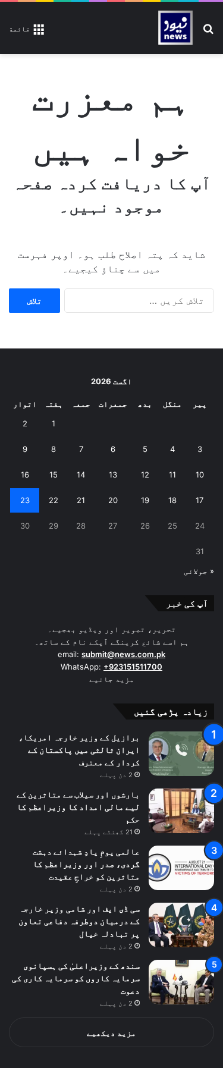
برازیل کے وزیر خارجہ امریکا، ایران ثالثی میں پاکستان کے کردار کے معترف (79, 749)
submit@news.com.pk (123, 654)
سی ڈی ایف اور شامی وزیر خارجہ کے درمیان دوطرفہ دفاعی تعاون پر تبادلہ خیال (79, 920)
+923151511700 (132, 666)
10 (200, 474)
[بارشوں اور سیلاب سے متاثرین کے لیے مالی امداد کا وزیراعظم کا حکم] (181, 811)
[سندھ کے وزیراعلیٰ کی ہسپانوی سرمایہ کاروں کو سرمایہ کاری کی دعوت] (181, 982)
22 (53, 500)
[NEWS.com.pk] (175, 28)
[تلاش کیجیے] (208, 32)
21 (81, 500)
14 (81, 474)
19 (145, 500)
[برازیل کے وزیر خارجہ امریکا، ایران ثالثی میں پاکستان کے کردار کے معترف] (181, 753)
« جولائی (199, 571)
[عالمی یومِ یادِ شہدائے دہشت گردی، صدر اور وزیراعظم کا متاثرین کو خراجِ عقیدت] (181, 868)
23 (25, 500)
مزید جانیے (111, 679)
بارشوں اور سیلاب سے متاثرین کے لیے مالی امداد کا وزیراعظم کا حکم (78, 806)
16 (25, 474)
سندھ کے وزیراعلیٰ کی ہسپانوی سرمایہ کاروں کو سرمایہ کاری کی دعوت (76, 977)
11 (172, 474)
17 (199, 500)
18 (172, 500)
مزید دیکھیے (111, 1033)
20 (113, 500)
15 (53, 474)
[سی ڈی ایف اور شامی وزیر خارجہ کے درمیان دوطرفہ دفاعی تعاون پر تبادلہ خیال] (181, 925)
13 (113, 474)
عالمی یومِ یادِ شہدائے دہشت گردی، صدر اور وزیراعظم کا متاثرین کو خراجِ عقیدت (86, 863)
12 (145, 474)
